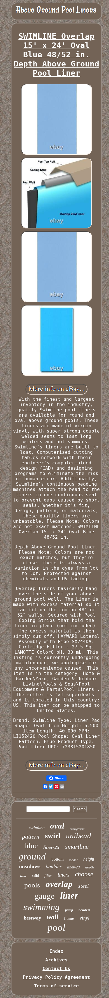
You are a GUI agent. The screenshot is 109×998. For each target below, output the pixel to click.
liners (63, 875)
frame (69, 918)
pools (32, 885)
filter (48, 875)
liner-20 (73, 867)
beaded (84, 910)
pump (69, 910)
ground (32, 856)
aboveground (77, 828)
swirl (52, 836)
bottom (57, 859)
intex (23, 876)
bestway (32, 918)
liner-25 (51, 847)
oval (57, 825)
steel (83, 886)
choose (84, 874)
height (88, 859)
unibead (78, 836)
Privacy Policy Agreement (56, 977)
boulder (53, 866)
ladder (73, 860)
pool (56, 927)
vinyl (84, 918)
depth (89, 867)
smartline (77, 846)
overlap (59, 884)
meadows (29, 866)
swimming (41, 907)
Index (56, 951)
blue (31, 845)
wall (52, 917)
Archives (56, 960)
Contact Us (56, 968)
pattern (30, 836)
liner (69, 895)
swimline (36, 827)
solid (35, 876)
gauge (44, 896)
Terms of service (56, 986)
